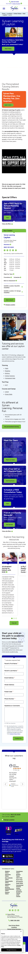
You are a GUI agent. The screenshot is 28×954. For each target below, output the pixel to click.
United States (17, 13)
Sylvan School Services (14, 929)
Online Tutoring (10, 376)
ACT (6, 385)
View (7, 217)
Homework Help (10, 378)
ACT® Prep (19, 879)
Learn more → (8, 105)
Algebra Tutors (7, 872)
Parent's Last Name (11, 671)
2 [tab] (14, 618)
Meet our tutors (10, 460)
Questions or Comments (12, 705)
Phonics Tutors (7, 893)
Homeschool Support (19, 885)
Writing (7, 373)
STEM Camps (18, 895)
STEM (7, 392)
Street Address (9, 684)
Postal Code (8, 691)
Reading (7, 371)
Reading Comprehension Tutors (9, 889)
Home (3, 13)
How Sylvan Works (14, 925)
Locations (9, 13)
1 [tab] (12, 618)
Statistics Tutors (7, 885)
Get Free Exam (10, 481)
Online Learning (18, 889)
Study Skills (8, 394)
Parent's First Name (11, 663)
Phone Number (9, 699)
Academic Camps (19, 892)
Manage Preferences (11, 949)
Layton (5, 15)
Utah (24, 13)
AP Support (19, 881)
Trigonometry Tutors (9, 881)
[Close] (21, 931)
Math (6, 368)
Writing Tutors (18, 875)
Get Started (9, 524)
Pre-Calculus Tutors (8, 878)
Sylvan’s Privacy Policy (15, 734)
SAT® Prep (19, 878)
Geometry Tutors (8, 875)
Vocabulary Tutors (19, 872)
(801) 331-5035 (9, 247)
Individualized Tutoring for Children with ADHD (6, 569)
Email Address (9, 678)
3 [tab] (16, 618)
